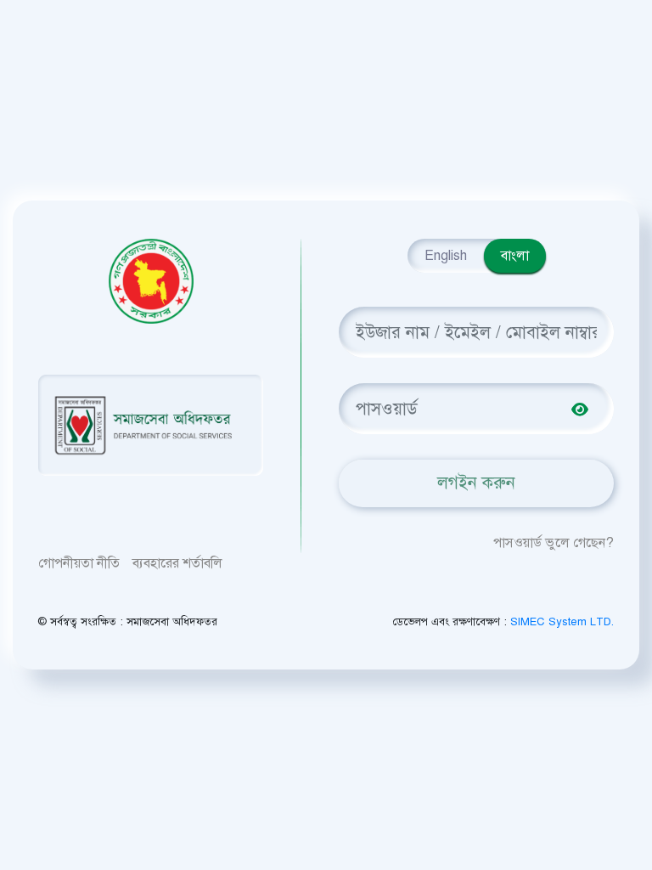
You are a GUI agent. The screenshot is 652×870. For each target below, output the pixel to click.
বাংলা (515, 255)
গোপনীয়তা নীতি (79, 563)
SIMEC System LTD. (562, 622)
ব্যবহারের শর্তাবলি (177, 563)
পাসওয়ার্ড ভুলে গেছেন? (553, 542)
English (445, 255)
